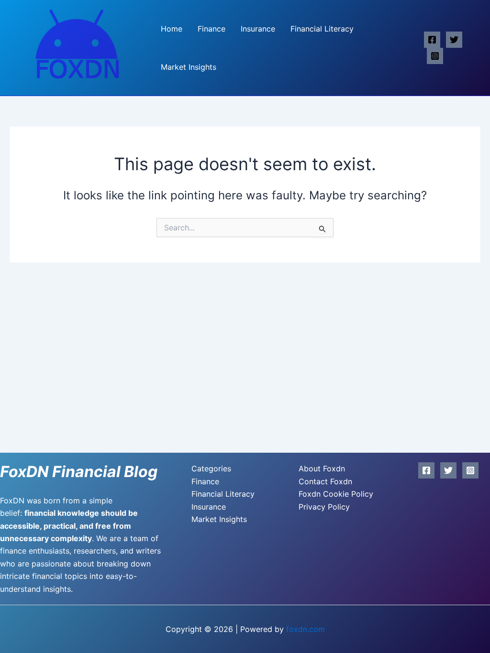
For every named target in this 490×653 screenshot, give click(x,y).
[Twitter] (454, 40)
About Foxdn (322, 468)
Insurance (258, 28)
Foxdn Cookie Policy (336, 494)
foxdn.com (305, 629)
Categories (211, 468)
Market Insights (188, 67)
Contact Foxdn (325, 481)
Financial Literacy (322, 28)
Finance (211, 28)
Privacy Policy (324, 507)
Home (171, 28)
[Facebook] (432, 40)
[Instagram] (435, 56)
